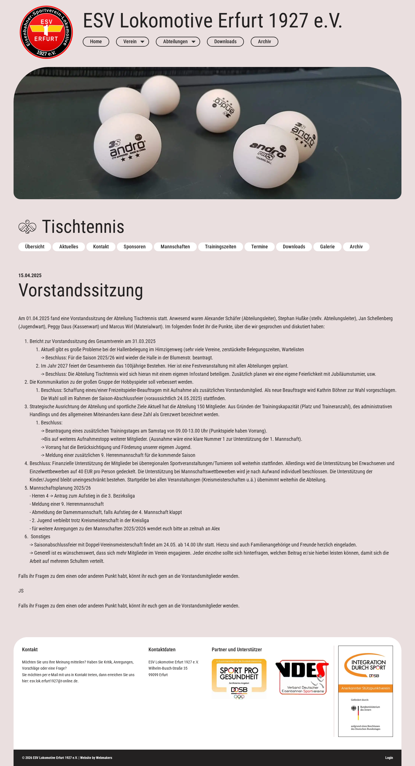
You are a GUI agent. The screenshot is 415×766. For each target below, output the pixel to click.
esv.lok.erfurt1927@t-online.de (54, 681)
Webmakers (104, 758)
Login (389, 758)
